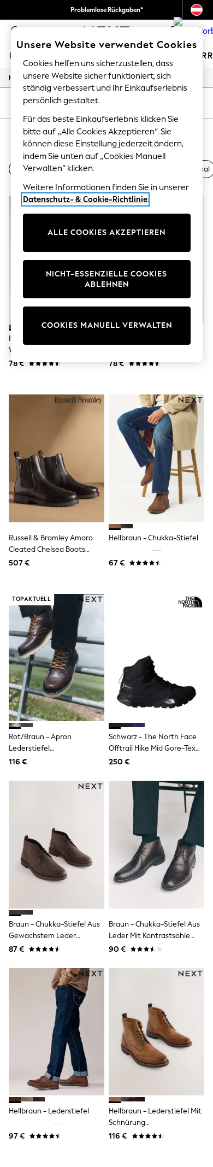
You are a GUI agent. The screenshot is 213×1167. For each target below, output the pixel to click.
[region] (107, 194)
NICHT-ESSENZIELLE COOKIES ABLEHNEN (106, 279)
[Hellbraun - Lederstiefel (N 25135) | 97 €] (56, 1031)
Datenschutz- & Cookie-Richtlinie (85, 199)
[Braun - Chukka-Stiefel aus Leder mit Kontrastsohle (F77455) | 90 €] (156, 844)
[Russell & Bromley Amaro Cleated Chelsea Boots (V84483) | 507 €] (56, 458)
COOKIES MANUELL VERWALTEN (107, 325)
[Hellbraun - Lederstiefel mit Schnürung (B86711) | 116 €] (156, 1031)
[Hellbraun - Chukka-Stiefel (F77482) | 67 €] (156, 458)
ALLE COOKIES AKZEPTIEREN (106, 232)
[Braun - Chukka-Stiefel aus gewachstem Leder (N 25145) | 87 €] (56, 844)
